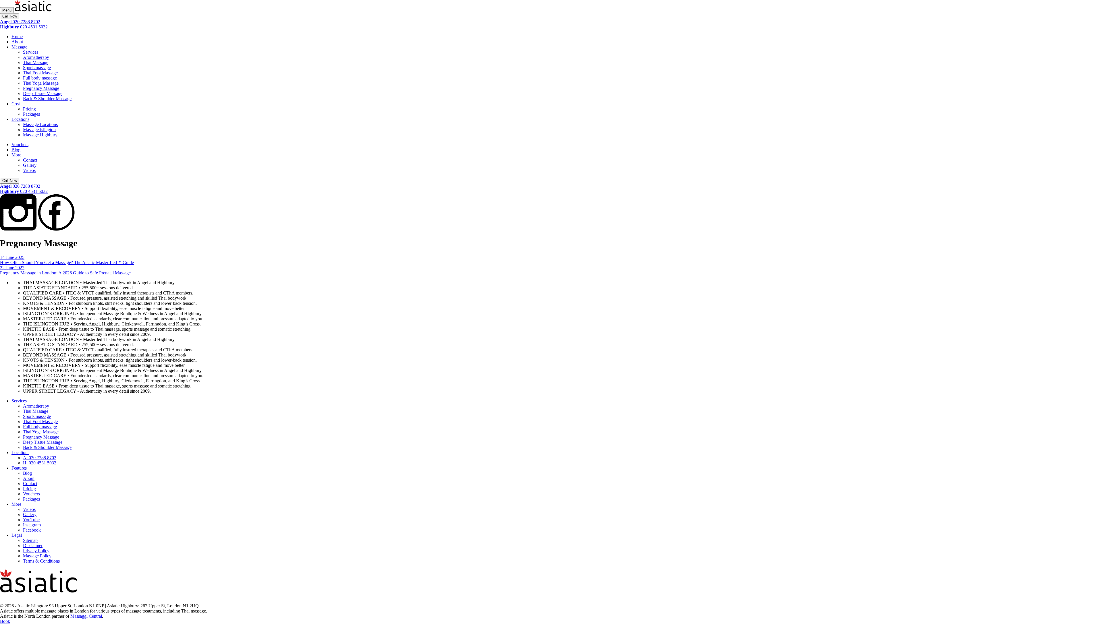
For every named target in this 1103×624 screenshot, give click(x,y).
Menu (6, 10)
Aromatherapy (36, 57)
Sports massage (37, 67)
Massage (19, 46)
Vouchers (19, 144)
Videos (29, 170)
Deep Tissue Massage (42, 93)
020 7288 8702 (20, 21)
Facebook (32, 530)
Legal (16, 535)
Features (19, 468)
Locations (20, 119)
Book (5, 621)
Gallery (29, 165)
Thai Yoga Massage (41, 83)
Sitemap (30, 540)
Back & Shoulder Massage (47, 98)
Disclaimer (33, 545)
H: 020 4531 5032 (39, 462)
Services (30, 52)
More (16, 154)
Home (17, 36)
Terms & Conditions (41, 561)
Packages (31, 114)
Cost (15, 103)
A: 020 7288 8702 (39, 457)
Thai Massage (35, 62)
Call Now (9, 16)
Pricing (29, 108)
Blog (15, 149)
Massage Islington (39, 129)
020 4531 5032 (24, 26)
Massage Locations (40, 124)
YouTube (31, 519)
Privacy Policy (36, 550)
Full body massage (40, 77)
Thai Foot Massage (40, 72)
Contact (30, 160)
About (17, 41)
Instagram (32, 524)
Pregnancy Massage (41, 88)
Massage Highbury (40, 134)
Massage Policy (37, 555)
